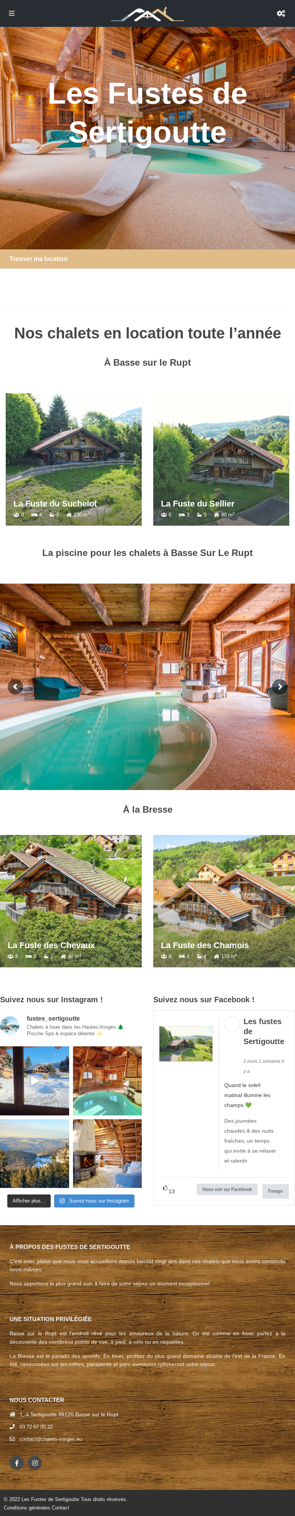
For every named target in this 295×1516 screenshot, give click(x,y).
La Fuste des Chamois (205, 945)
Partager (275, 1191)
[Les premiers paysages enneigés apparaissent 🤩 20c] (34, 1153)
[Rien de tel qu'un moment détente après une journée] (107, 1080)
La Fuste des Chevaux (51, 945)
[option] (74, 459)
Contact (60, 1508)
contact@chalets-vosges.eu (51, 1439)
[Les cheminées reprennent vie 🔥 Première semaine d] (107, 1153)
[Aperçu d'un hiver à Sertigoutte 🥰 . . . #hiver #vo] (34, 1080)
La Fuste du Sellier (50, 503)
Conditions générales (27, 1508)
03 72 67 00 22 (36, 1427)
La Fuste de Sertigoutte (207, 503)
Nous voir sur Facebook (227, 1189)
